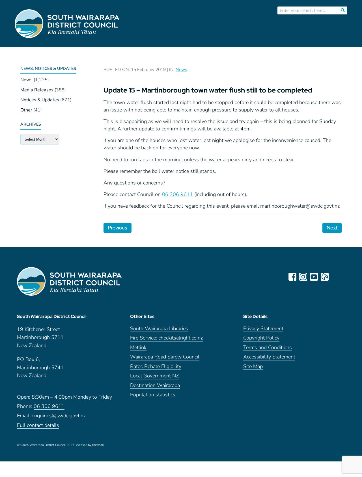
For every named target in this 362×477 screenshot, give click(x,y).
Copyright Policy (261, 338)
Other (26, 110)
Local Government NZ (154, 376)
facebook (292, 277)
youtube (314, 277)
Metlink (138, 348)
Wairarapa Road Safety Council (164, 357)
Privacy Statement (263, 329)
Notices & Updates (39, 100)
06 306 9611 (177, 194)
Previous (117, 227)
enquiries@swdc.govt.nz (59, 416)
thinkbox (98, 445)
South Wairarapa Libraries (159, 329)
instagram (303, 277)
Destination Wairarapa (155, 386)
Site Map (253, 367)
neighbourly (325, 277)
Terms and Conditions (267, 348)
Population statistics (152, 395)
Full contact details (38, 425)
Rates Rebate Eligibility (155, 367)
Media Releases (36, 90)
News (26, 80)
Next (332, 227)
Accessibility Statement (269, 357)
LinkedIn (335, 277)
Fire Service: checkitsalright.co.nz (166, 338)
